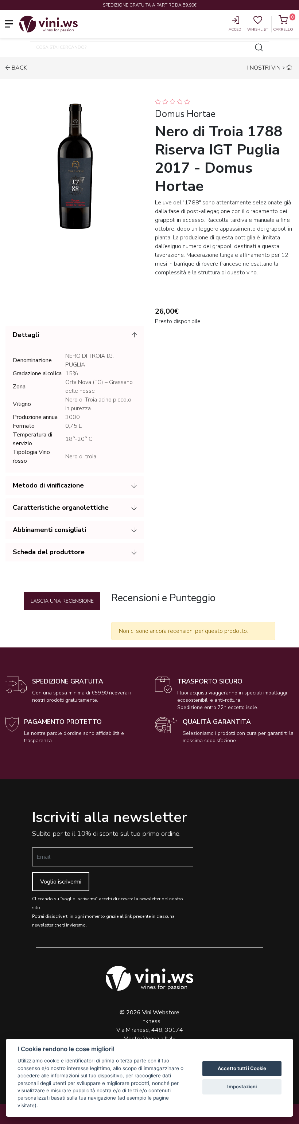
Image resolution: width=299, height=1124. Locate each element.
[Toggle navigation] (9, 24)
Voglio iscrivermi (60, 882)
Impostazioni (242, 1086)
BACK (19, 68)
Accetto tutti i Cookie (242, 1068)
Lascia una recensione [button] (62, 601)
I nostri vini (264, 68)
